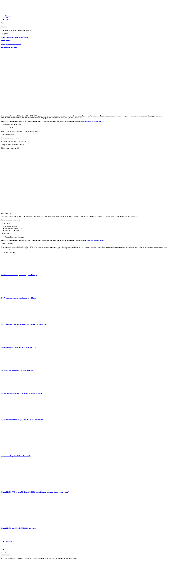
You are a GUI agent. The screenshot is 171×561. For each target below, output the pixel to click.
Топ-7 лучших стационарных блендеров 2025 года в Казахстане (23, 324)
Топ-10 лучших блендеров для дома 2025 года (17, 370)
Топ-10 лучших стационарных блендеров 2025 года (19, 275)
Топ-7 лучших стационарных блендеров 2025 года (18, 298)
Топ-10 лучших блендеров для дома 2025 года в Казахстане (22, 420)
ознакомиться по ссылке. (95, 121)
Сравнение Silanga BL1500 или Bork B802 (15, 456)
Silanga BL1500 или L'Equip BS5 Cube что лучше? (19, 528)
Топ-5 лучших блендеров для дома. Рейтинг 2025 (18, 347)
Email (3, 553)
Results (4, 27)
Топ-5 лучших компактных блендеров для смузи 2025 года (21, 393)
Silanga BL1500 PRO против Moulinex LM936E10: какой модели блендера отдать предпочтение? (35, 492)
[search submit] (1, 25)
